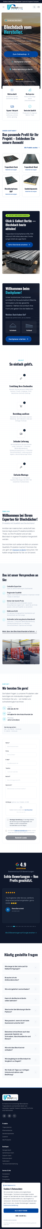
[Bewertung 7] (17, 926)
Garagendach (6, 1150)
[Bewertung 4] (11, 926)
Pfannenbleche (7, 1130)
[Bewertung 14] (28, 926)
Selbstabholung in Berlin (22, 69)
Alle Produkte (6, 1140)
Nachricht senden (21, 838)
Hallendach (6, 1161)
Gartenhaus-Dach (8, 1153)
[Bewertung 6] (15, 926)
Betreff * (8, 776)
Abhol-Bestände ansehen (18, 245)
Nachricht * (9, 785)
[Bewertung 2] (8, 926)
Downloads (6, 1179)
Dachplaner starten (22, 62)
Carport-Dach (6, 1155)
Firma (7, 751)
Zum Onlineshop (20, 54)
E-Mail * (8, 759)
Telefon (8, 768)
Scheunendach (7, 1158)
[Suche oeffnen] (34, 7)
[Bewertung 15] (30, 926)
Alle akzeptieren (21, 1211)
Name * (8, 743)
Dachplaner (6, 1174)
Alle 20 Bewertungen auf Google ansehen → (21, 933)
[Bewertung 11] (24, 926)
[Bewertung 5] (13, 926)
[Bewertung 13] (27, 926)
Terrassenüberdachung (10, 1164)
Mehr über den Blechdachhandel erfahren (18, 631)
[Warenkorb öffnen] (39, 7)
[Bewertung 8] (19, 926)
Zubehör (5, 1137)
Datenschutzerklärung (21, 830)
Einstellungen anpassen (10, 1220)
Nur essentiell (21, 1216)
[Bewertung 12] (25, 926)
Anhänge (17, 802)
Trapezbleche (7, 1127)
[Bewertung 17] (33, 926)
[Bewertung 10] (22, 926)
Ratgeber (5, 1177)
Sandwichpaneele (8, 1133)
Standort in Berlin (19, 550)
